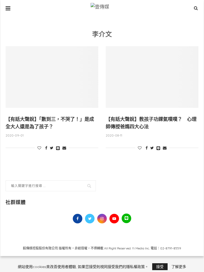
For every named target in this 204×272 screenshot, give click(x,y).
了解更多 (178, 267)
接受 (160, 266)
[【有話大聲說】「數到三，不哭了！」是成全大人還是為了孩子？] (52, 77)
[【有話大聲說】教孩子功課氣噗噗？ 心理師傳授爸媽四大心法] (152, 77)
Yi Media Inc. (141, 248)
